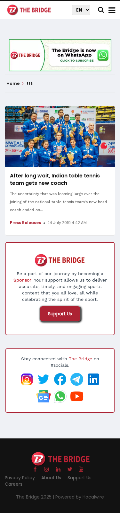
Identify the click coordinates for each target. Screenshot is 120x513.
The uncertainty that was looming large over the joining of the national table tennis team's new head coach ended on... (58, 202)
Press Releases (25, 222)
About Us (51, 477)
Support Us (60, 313)
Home (13, 83)
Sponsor (22, 280)
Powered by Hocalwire (79, 497)
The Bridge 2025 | (35, 497)
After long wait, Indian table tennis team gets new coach (55, 179)
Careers (13, 484)
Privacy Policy (20, 477)
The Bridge (80, 358)
